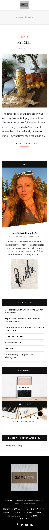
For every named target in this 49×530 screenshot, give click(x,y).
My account (15, 515)
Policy (24, 519)
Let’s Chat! (33, 508)
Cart (18, 512)
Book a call (11, 508)
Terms (33, 515)
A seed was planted (14, 336)
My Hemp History (13, 342)
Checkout (34, 512)
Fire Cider (24, 43)
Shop (6, 512)
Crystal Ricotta (13, 501)
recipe (24, 36)
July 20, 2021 (25, 48)
